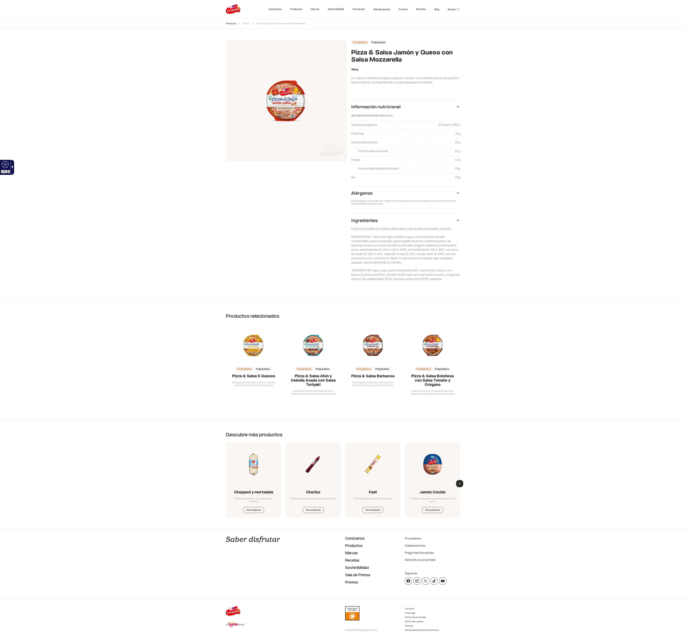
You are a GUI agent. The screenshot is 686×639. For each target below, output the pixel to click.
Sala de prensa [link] (381, 9)
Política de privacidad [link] (415, 617)
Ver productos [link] (253, 510)
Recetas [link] (421, 9)
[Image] (373, 464)
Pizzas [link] (246, 23)
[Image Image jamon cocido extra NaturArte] (432, 464)
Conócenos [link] (275, 9)
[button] (405, 106)
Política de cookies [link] (414, 621)
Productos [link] (296, 9)
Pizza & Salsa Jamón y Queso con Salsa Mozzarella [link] (281, 23)
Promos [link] (403, 9)
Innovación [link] (358, 9)
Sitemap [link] (409, 625)
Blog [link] (436, 9)
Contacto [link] (409, 608)
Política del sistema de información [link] (422, 630)
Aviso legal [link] (410, 612)
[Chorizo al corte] (313, 464)
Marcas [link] (315, 9)
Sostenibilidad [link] (336, 9)
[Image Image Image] (253, 464)
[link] (4, 164)
